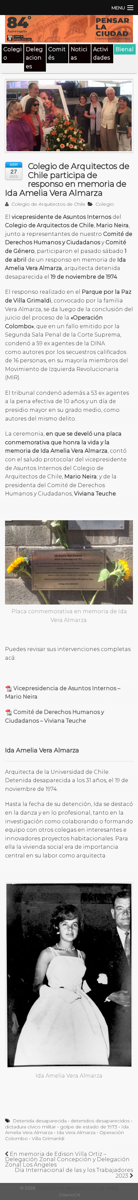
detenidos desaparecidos (100, 1121)
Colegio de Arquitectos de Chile (47, 204)
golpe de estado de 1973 (88, 1127)
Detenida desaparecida (40, 1121)
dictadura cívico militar (30, 1127)
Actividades (101, 53)
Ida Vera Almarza (76, 1132)
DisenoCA (69, 1194)
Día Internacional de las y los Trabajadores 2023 (74, 1173)
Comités (57, 53)
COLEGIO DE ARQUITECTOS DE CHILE (76, 1188)
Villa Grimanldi (48, 1138)
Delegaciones (34, 58)
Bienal (125, 49)
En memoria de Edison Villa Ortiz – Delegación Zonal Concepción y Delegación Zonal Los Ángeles (67, 1159)
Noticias (79, 53)
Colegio (12, 53)
